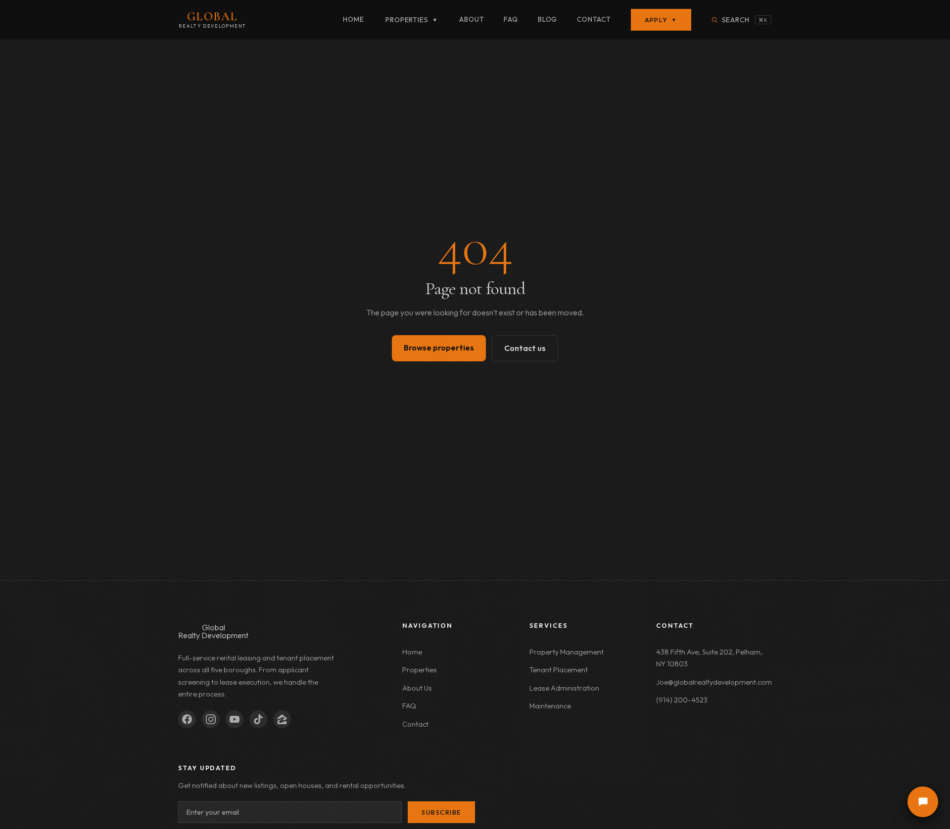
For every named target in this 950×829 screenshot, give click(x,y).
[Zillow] (282, 719)
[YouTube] (234, 719)
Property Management (566, 652)
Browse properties (439, 347)
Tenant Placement (558, 669)
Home (353, 19)
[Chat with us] (922, 801)
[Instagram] (211, 719)
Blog (547, 19)
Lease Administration (564, 688)
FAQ (511, 19)
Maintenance (550, 705)
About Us (417, 688)
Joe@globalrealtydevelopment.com (714, 682)
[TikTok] (258, 719)
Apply (661, 20)
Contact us (525, 348)
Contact (594, 19)
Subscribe (441, 812)
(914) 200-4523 (682, 700)
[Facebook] (187, 719)
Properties (411, 19)
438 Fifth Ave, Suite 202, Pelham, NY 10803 (709, 658)
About (471, 19)
